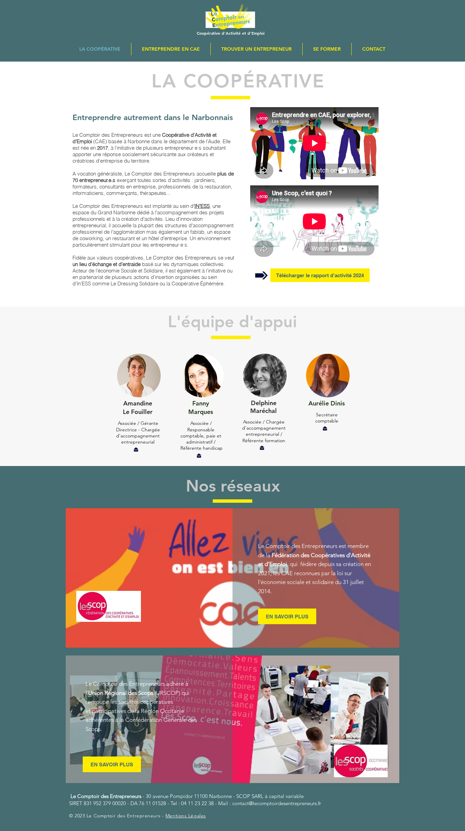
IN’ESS (202, 206)
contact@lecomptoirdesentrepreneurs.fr (276, 803)
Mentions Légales (185, 816)
